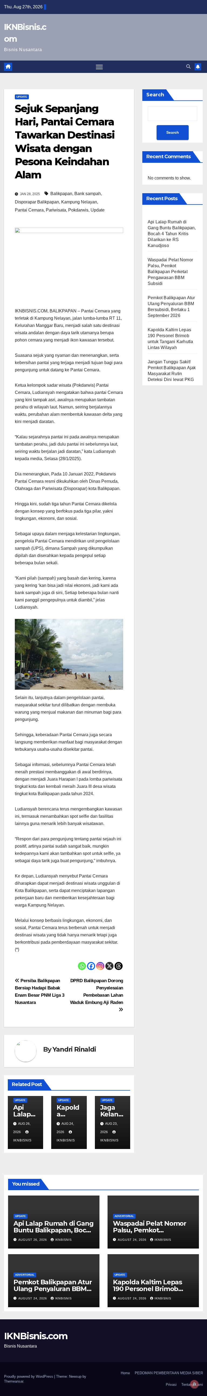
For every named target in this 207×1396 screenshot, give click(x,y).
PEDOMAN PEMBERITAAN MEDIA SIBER (169, 1373)
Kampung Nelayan (79, 202)
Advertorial (124, 1216)
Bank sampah (87, 193)
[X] (109, 966)
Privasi (171, 1385)
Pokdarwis (78, 210)
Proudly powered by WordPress (29, 1376)
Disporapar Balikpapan (37, 202)
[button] (188, 66)
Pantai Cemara (29, 210)
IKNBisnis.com (35, 1336)
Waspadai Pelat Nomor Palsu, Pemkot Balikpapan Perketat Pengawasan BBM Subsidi (170, 272)
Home (125, 1373)
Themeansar (13, 1381)
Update (21, 96)
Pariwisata (56, 210)
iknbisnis (63, 1239)
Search (155, 95)
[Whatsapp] (82, 966)
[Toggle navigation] (99, 67)
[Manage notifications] (194, 1384)
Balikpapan (61, 193)
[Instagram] (100, 966)
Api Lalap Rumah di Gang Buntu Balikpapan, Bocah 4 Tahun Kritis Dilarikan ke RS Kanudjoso (172, 234)
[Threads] (119, 966)
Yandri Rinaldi (74, 1049)
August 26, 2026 (33, 1239)
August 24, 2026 (132, 1239)
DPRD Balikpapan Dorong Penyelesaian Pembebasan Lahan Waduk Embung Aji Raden (96, 991)
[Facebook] (91, 966)
